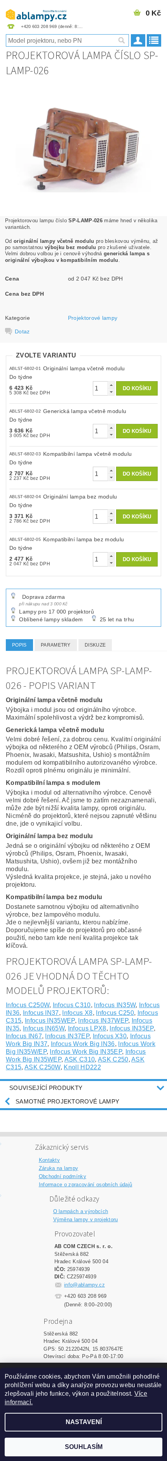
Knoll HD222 (82, 1067)
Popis (19, 645)
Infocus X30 (110, 1036)
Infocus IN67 (24, 1036)
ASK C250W (42, 1067)
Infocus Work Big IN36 (83, 1044)
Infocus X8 (77, 1012)
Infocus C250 (115, 1012)
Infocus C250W (27, 1005)
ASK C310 (79, 1059)
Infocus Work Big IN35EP (86, 1051)
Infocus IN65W (43, 1028)
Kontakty (49, 1160)
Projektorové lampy (93, 318)
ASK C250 (113, 1059)
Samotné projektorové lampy (67, 1101)
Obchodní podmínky (62, 1176)
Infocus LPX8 (87, 1028)
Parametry (56, 645)
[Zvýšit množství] (111, 385)
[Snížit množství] (111, 392)
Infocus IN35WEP (50, 1020)
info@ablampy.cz (84, 1285)
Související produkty (45, 1087)
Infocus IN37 (41, 1012)
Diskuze (95, 645)
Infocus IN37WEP (103, 1020)
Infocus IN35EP (131, 1028)
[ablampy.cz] (36, 10)
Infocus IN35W (115, 1005)
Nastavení (84, 1422)
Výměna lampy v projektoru (85, 1219)
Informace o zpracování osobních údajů (85, 1184)
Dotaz (22, 331)
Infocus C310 (72, 1005)
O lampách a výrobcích (80, 1211)
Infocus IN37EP (67, 1036)
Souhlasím (84, 1447)
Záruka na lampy (58, 1168)
